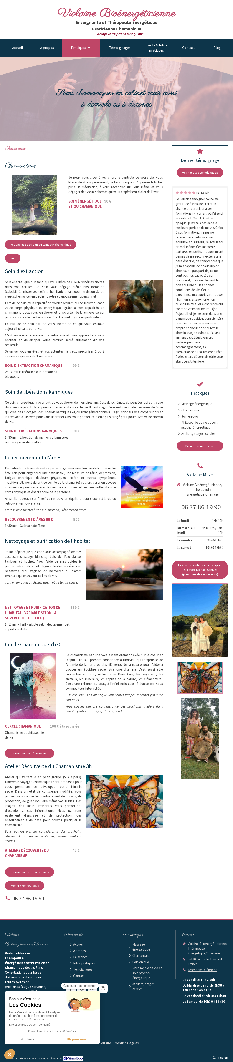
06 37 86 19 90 (28, 898)
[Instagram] (103, 988)
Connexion (220, 1057)
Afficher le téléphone (202, 970)
